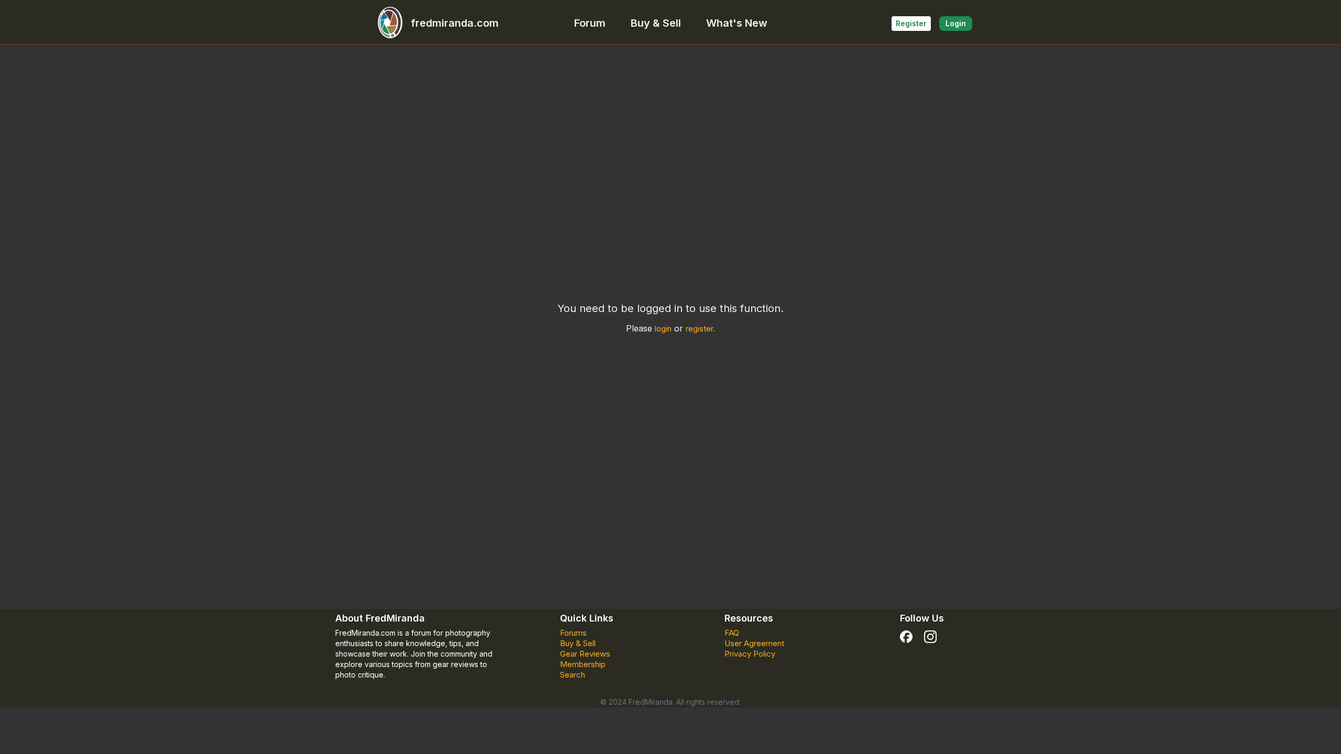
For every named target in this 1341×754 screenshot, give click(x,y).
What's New (736, 23)
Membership (583, 664)
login (663, 329)
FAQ (731, 633)
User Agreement (754, 643)
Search (572, 675)
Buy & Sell (656, 23)
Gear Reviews (585, 654)
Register (911, 23)
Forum (590, 23)
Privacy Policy (749, 654)
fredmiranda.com (455, 23)
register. (700, 329)
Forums (573, 633)
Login (956, 23)
